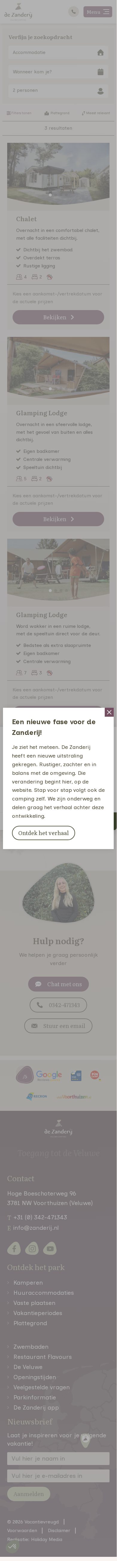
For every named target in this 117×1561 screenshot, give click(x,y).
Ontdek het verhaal (43, 833)
